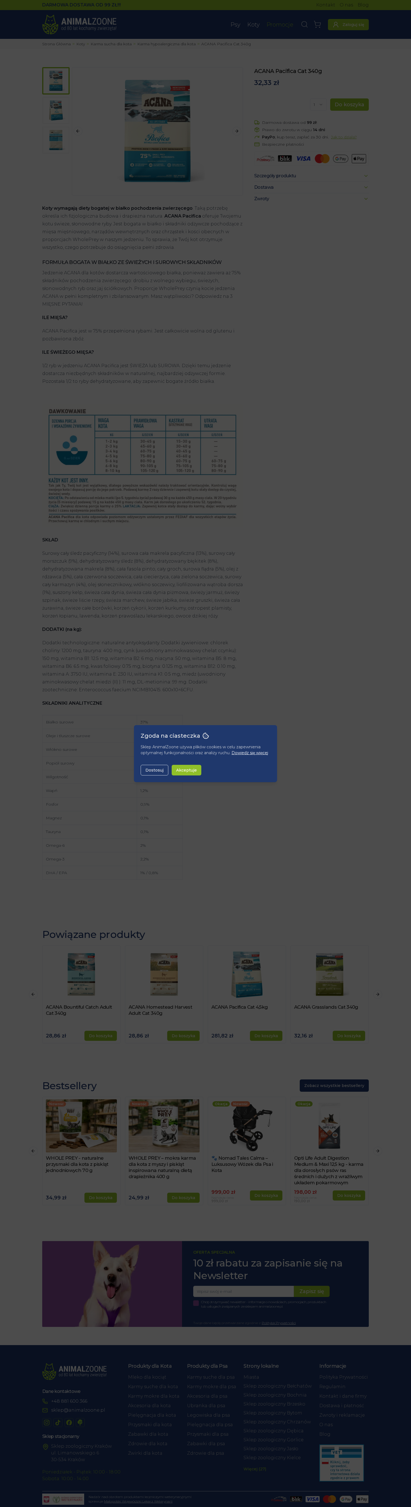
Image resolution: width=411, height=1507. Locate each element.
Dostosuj (154, 770)
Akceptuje (186, 770)
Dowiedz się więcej (250, 752)
